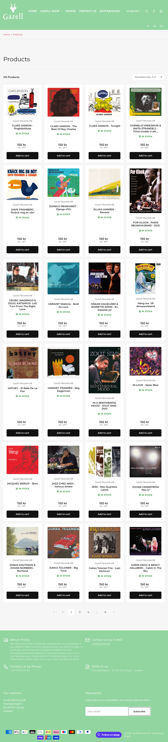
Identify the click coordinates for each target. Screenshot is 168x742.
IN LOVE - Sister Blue (145, 385)
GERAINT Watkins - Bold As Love (63, 305)
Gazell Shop (50, 11)
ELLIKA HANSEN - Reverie (105, 211)
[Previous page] (54, 612)
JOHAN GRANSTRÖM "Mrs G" (145, 488)
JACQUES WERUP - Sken (22, 483)
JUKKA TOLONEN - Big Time (63, 569)
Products (17, 34)
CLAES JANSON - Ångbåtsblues (22, 127)
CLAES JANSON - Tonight (104, 125)
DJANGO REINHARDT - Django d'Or (63, 208)
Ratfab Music (110, 11)
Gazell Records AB (22, 121)
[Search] (146, 11)
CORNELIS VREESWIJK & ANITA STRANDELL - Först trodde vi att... (145, 128)
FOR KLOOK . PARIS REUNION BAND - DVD (145, 224)
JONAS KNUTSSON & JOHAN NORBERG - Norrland (23, 567)
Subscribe (139, 711)
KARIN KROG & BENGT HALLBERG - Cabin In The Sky (145, 567)
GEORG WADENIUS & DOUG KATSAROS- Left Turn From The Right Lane (22, 305)
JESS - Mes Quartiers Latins (104, 488)
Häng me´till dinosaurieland (145, 305)
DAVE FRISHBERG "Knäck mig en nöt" (22, 211)
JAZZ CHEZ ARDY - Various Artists (63, 485)
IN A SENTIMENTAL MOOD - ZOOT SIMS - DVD (104, 405)
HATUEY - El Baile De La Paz (22, 390)
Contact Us (87, 11)
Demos (71, 11)
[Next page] (113, 612)
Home (32, 11)
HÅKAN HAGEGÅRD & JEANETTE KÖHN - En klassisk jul (104, 306)
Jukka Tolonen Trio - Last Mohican (104, 570)
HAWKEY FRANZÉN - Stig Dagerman (63, 389)
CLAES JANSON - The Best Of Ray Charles (63, 128)
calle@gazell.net (101, 643)
